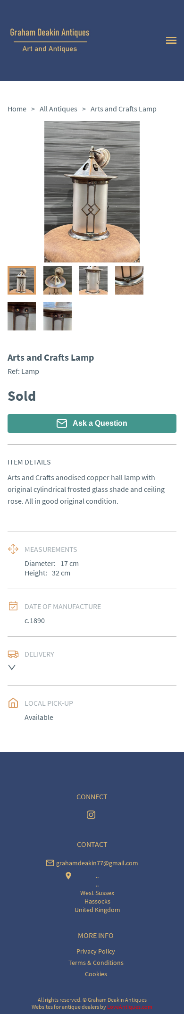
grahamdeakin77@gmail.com (97, 863)
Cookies (96, 974)
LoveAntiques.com (129, 1006)
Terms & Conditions (96, 962)
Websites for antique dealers (65, 1006)
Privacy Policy (95, 951)
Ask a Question (100, 423)
